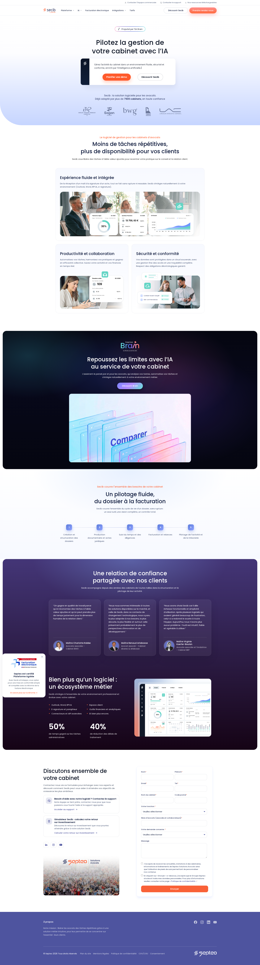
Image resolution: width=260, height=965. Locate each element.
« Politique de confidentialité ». (183, 881)
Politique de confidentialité (123, 953)
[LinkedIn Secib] (46, 845)
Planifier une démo (116, 77)
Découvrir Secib (175, 10)
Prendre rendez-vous (203, 10)
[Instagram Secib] (53, 845)
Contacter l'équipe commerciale (141, 2)
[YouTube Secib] (61, 845)
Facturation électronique (97, 10)
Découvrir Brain (130, 385)
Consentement (157, 953)
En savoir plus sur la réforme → (23, 692)
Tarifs (132, 10)
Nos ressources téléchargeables (202, 2)
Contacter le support (172, 2)
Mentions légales (101, 953)
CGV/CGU (143, 953)
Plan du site (85, 953)
